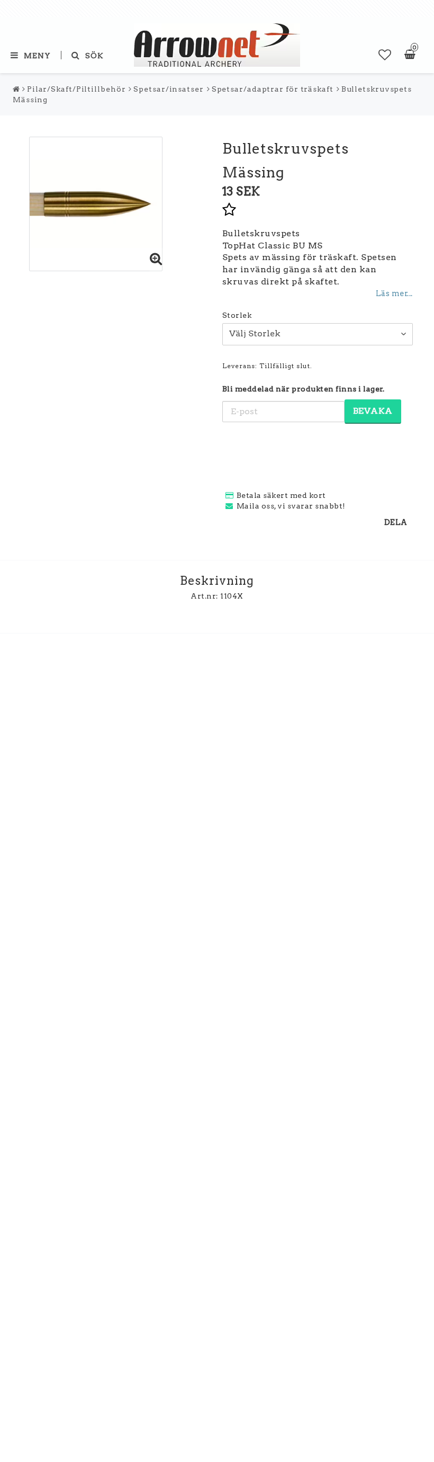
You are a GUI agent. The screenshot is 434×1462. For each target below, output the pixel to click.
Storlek (237, 315)
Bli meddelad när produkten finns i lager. (303, 389)
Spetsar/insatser (168, 89)
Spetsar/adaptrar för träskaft (272, 89)
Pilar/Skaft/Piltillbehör (76, 89)
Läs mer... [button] (394, 293)
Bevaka (373, 411)
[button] (385, 55)
